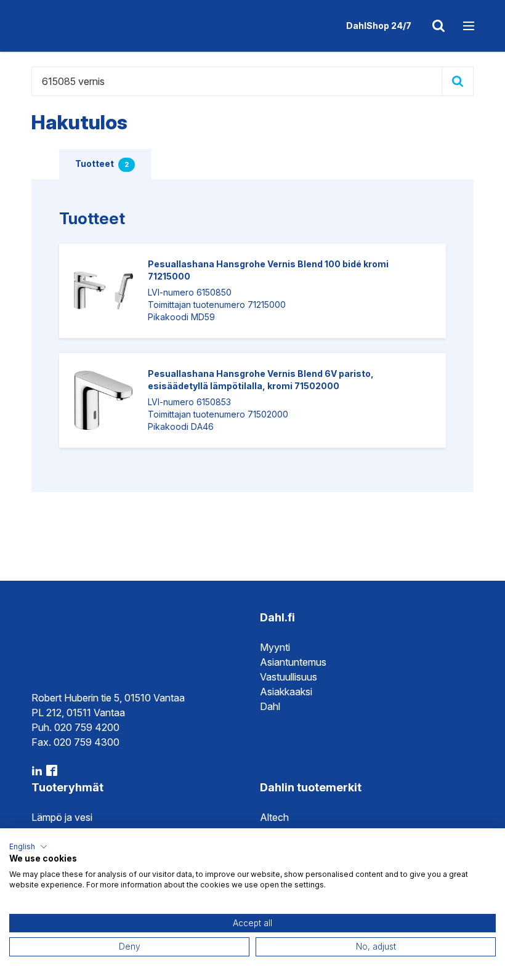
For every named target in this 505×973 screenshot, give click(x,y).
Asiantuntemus (293, 662)
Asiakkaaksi (286, 691)
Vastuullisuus (288, 677)
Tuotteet (102, 163)
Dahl (270, 706)
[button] (28, 847)
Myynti (275, 647)
